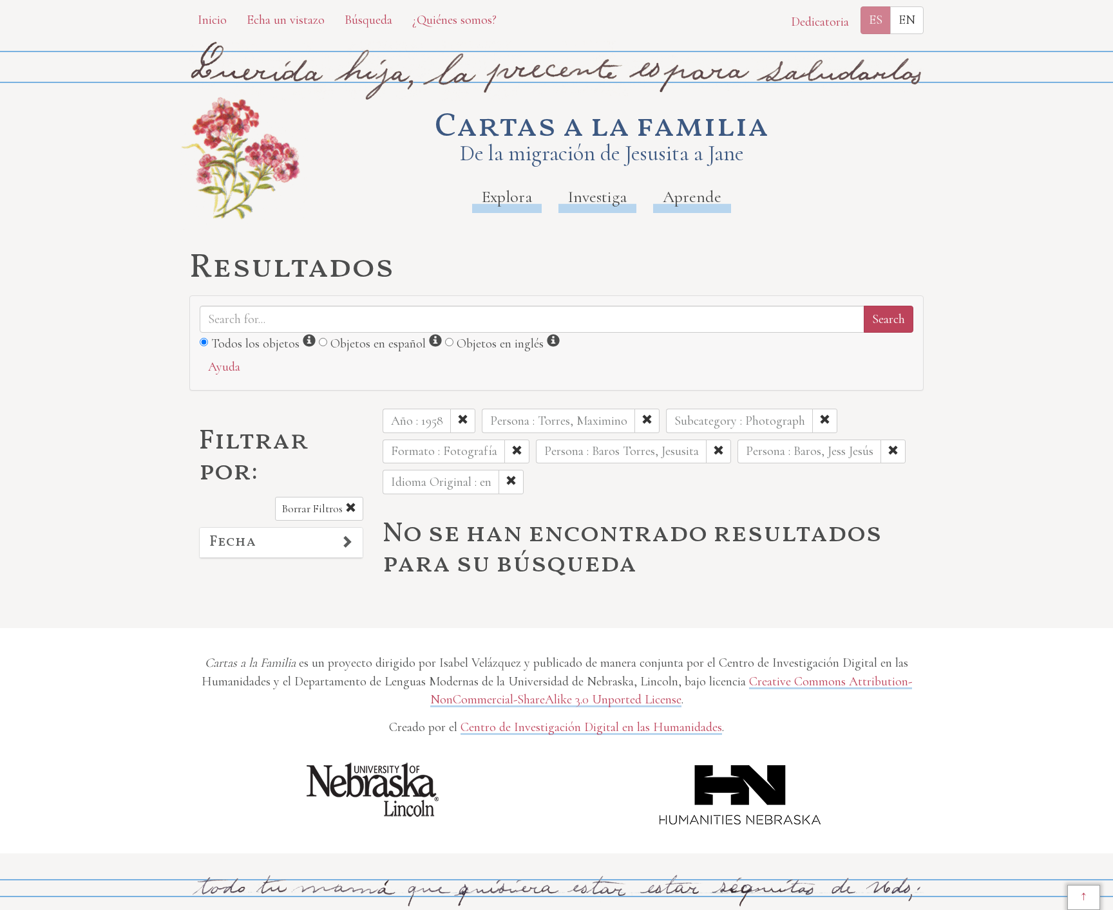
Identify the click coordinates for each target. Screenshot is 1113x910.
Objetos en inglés (500, 343)
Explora (507, 197)
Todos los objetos (255, 343)
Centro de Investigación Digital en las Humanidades (591, 727)
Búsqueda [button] (368, 20)
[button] (281, 542)
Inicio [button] (212, 20)
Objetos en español (378, 343)
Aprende (692, 197)
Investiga (597, 197)
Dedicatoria (820, 22)
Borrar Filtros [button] (313, 508)
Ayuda (224, 367)
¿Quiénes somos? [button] (454, 20)
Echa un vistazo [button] (286, 20)
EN (907, 20)
